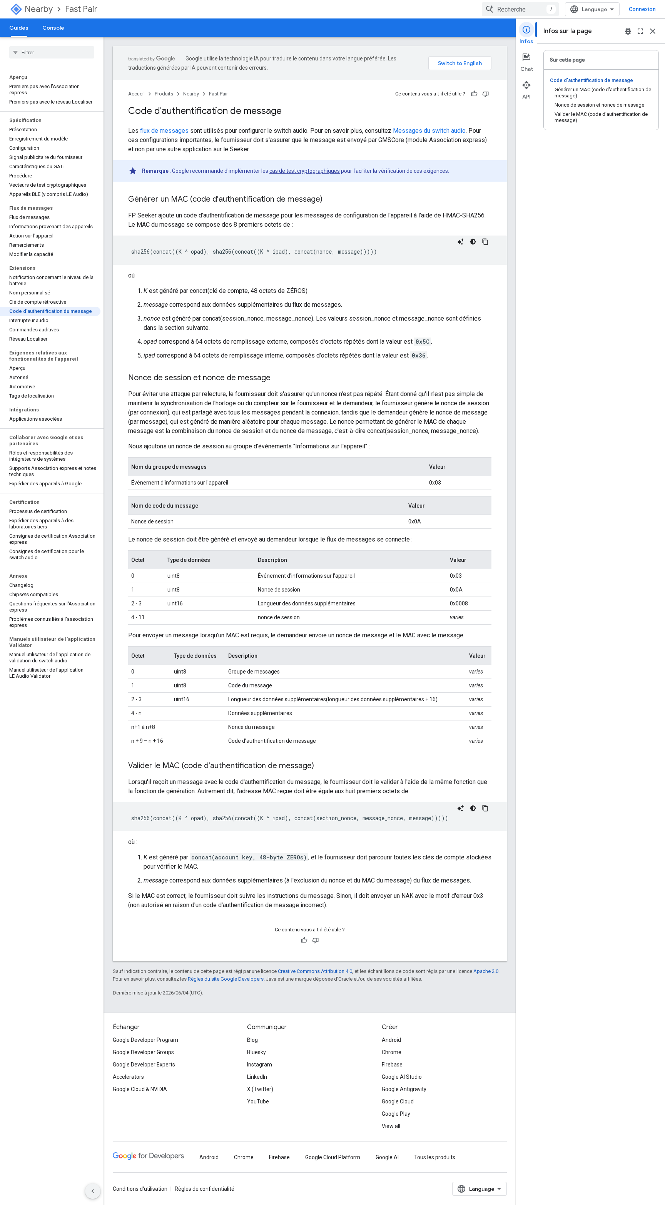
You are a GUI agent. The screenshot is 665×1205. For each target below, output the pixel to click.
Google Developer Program (145, 1040)
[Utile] (474, 94)
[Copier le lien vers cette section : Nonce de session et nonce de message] (278, 378)
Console (53, 27)
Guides (18, 27)
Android (391, 1040)
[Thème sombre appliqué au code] (473, 242)
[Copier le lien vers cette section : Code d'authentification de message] (289, 111)
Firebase (392, 1064)
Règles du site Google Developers (226, 979)
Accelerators (128, 1077)
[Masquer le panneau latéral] (92, 1191)
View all (391, 1126)
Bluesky (256, 1052)
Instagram (259, 1064)
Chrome (391, 1052)
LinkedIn (257, 1077)
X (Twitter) (260, 1089)
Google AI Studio (402, 1077)
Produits (164, 94)
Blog (252, 1040)
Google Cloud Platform (332, 1157)
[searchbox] (51, 52)
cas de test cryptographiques (304, 171)
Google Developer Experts (144, 1064)
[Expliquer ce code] (460, 242)
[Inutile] (485, 94)
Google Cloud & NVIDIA (140, 1089)
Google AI (387, 1157)
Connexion (642, 9)
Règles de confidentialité (204, 1189)
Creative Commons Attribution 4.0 (315, 971)
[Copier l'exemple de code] (485, 242)
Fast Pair (81, 9)
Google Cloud (398, 1101)
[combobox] (520, 9)
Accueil (136, 94)
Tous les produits (434, 1157)
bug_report (628, 31)
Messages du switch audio (429, 130)
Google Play (396, 1114)
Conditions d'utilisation (140, 1189)
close (652, 31)
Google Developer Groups (143, 1052)
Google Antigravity (404, 1089)
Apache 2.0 (485, 971)
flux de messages (164, 130)
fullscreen (640, 31)
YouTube (258, 1101)
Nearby (39, 9)
